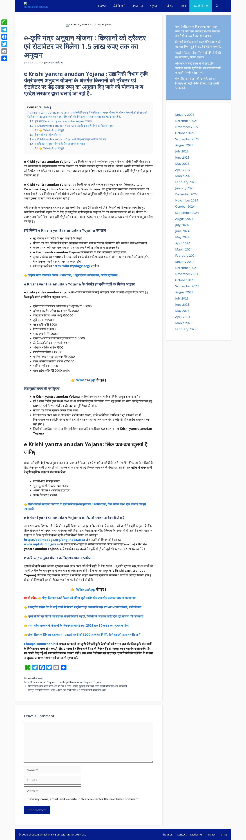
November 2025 (186, 127)
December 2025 (186, 121)
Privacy (211, 834)
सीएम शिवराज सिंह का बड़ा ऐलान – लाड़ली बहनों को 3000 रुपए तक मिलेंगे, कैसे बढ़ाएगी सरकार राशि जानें (84, 635)
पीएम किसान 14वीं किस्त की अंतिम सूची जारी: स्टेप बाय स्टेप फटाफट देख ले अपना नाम (89, 598)
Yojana (97, 682)
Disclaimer (196, 834)
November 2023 (186, 274)
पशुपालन (154, 6)
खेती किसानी (119, 6)
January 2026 (184, 114)
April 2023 (182, 317)
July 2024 (182, 225)
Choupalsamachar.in (40, 644)
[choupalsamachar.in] (36, 6)
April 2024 (182, 243)
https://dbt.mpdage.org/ (71, 266)
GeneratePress (76, 834)
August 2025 (184, 145)
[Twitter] (4, 44)
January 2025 (184, 188)
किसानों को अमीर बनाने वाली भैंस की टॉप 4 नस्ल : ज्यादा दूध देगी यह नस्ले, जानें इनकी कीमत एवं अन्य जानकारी (77, 686)
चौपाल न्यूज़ (137, 6)
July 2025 (182, 151)
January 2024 (184, 262)
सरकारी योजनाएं (201, 6)
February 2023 (185, 329)
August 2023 (184, 292)
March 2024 (183, 249)
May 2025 (182, 163)
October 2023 (185, 280)
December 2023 (186, 268)
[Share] (4, 58)
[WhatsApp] (4, 22)
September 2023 (187, 286)
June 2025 (182, 157)
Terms (223, 834)
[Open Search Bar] (217, 6)
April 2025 (182, 170)
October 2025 (185, 133)
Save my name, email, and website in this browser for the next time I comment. (83, 799)
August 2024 (184, 219)
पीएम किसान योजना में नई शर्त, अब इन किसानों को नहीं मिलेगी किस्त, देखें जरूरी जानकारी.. (197, 83)
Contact (182, 834)
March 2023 (183, 323)
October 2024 (185, 206)
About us (167, 834)
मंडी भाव (169, 6)
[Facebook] (4, 36)
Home (102, 6)
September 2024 (187, 212)
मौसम (183, 6)
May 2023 (182, 311)
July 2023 (182, 298)
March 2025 (183, 176)
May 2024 (182, 237)
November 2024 (186, 200)
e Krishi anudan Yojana (41, 682)
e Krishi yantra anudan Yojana (74, 682)
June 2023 (182, 304)
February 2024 (185, 255)
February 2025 (185, 182)
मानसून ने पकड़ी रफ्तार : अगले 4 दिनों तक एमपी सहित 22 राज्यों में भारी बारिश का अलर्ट (67, 690)
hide (46, 107)
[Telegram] (4, 29)
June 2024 (182, 231)
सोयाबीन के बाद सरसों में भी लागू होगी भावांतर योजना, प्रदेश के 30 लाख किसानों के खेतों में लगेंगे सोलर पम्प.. (198, 68)
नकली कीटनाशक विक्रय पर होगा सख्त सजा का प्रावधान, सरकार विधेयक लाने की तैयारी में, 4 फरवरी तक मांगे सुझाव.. (197, 31)
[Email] (4, 51)
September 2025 (187, 139)
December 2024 (186, 194)
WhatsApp (85, 380)
